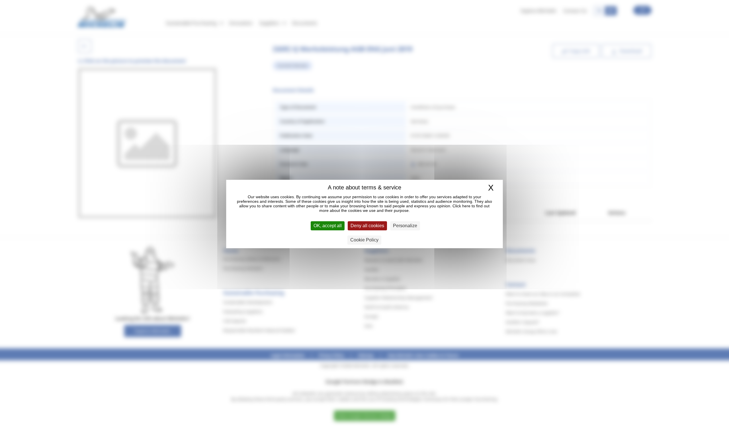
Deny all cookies (367, 225)
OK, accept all (328, 225)
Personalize (405, 225)
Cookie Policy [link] (364, 239)
